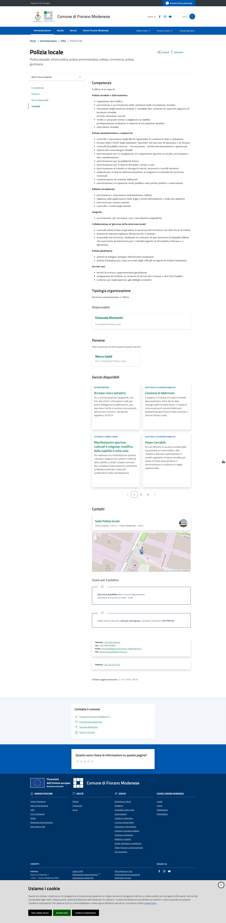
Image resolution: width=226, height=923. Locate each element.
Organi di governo (38, 801)
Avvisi (75, 809)
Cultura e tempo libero (124, 822)
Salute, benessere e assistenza (128, 843)
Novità (80, 793)
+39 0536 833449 (112, 642)
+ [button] (95, 535)
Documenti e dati (37, 826)
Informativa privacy (123, 877)
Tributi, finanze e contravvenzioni (129, 847)
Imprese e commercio (124, 835)
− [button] (95, 539)
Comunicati (77, 805)
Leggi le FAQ (77, 871)
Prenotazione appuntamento (84, 874)
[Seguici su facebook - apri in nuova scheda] (158, 16)
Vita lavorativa (121, 851)
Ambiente (119, 805)
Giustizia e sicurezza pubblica (127, 830)
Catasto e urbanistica (124, 818)
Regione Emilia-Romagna (40, 3)
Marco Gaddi (103, 356)
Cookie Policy (150, 903)
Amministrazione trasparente (127, 874)
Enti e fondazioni (37, 814)
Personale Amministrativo (41, 822)
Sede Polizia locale (107, 521)
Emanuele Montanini (109, 318)
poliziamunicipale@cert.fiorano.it (113, 651)
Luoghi (159, 801)
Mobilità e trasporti (123, 839)
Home (33, 41)
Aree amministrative (39, 805)
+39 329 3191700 (112, 664)
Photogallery (162, 814)
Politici (33, 818)
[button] (192, 16)
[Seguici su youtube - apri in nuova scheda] (169, 16)
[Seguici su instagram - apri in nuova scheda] (163, 16)
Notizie (75, 801)
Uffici (63, 41)
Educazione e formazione (125, 826)
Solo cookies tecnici (40, 912)
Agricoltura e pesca (123, 801)
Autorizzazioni (121, 814)
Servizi (122, 793)
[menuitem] (42, 31)
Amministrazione (48, 41)
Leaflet (167, 571)
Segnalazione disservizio (82, 877)
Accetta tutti (62, 912)
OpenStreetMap (176, 571)
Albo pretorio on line (123, 871)
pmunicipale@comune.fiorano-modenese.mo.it (121, 648)
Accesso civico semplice (110, 393)
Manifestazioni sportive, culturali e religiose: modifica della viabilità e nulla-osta (113, 446)
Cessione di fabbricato (160, 393)
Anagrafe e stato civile (124, 809)
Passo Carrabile (155, 442)
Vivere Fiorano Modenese (170, 793)
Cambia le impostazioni (85, 912)
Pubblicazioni (162, 809)
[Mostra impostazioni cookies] (223, 461)
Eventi (159, 805)
